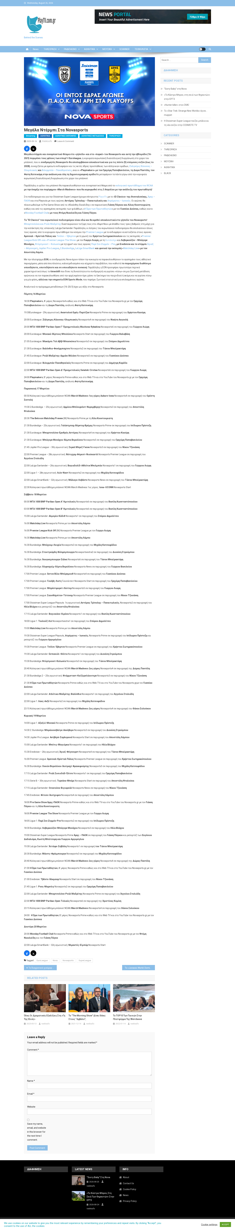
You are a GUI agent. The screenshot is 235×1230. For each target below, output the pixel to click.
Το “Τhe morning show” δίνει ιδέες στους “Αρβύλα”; (87, 1017)
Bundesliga (111, 240)
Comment (33, 1049)
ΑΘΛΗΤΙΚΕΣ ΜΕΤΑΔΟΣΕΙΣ (92, 136)
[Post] (33, 149)
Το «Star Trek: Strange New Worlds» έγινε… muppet (185, 113)
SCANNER (124, 49)
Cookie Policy (129, 1189)
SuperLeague (85, 960)
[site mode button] (202, 49)
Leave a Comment (65, 141)
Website (31, 1106)
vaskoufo (47, 141)
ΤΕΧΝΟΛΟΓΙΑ (141, 49)
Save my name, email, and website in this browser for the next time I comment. (36, 1132)
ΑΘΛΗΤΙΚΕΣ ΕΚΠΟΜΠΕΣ (65, 136)
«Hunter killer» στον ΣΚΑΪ (176, 105)
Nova (55, 960)
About (126, 1177)
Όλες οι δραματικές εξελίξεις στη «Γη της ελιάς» (44, 1017)
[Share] (27, 149)
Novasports (68, 960)
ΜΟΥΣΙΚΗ (107, 49)
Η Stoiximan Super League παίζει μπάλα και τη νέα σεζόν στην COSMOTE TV (186, 123)
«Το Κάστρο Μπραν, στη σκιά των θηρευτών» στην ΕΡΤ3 (187, 97)
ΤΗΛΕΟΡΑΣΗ (50, 49)
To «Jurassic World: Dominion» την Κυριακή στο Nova (140, 968)
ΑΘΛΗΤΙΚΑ (89, 49)
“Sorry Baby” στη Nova (175, 88)
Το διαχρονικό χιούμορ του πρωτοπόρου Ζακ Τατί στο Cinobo (42, 968)
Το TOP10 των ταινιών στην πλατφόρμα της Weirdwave (127, 1017)
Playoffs (102, 196)
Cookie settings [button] (209, 1224)
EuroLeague (42, 960)
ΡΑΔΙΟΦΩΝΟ (70, 49)
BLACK (167, 173)
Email (30, 1094)
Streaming (30, 136)
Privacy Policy (130, 1201)
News (36, 49)
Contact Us (128, 1183)
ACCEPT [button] (225, 1224)
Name (31, 1081)
